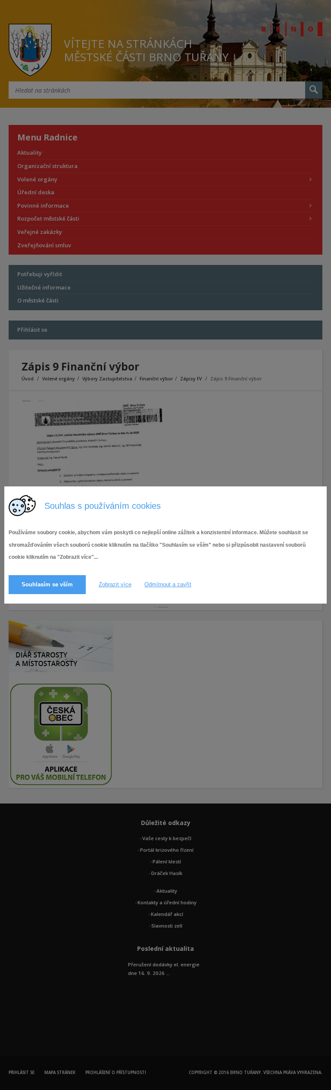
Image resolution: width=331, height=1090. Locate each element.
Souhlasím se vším (47, 584)
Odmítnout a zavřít (167, 584)
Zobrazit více (115, 584)
